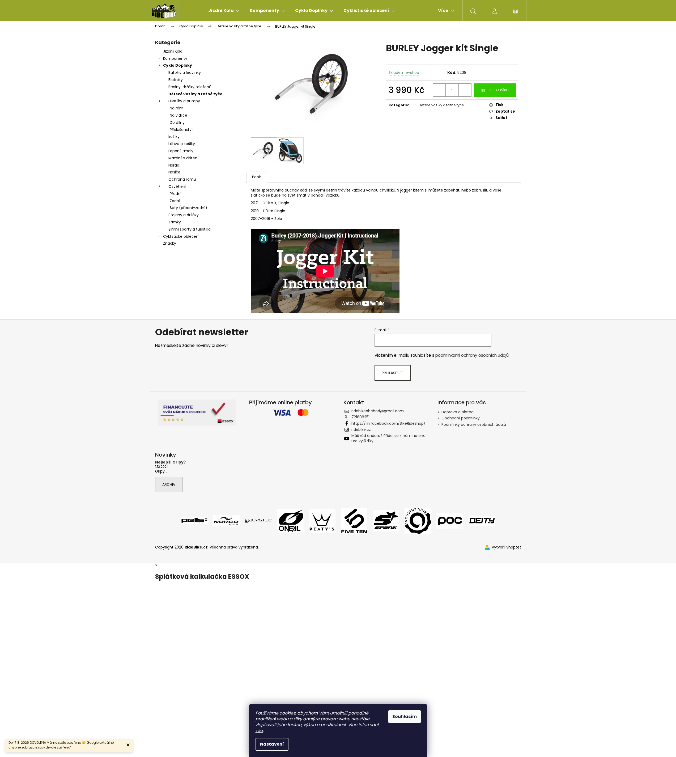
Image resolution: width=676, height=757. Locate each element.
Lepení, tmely (180, 151)
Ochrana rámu (182, 179)
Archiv (168, 484)
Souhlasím (404, 716)
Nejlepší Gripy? (170, 462)
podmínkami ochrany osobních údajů (472, 355)
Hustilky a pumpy (184, 101)
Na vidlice (178, 115)
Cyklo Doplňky (177, 65)
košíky (174, 136)
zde (259, 731)
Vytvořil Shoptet (506, 547)
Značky (169, 243)
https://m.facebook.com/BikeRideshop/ (388, 423)
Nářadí (174, 165)
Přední (175, 193)
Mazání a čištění (183, 158)
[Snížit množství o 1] (439, 90)
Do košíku (499, 90)
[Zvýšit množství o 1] (464, 90)
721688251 (360, 417)
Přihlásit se (392, 373)
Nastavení (272, 744)
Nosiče (174, 172)
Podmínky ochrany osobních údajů (473, 424)
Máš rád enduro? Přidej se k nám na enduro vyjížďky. (388, 438)
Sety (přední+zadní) (188, 207)
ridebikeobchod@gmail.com (377, 411)
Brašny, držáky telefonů (189, 87)
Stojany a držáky (183, 215)
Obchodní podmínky (460, 418)
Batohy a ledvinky (184, 72)
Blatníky (175, 79)
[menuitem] (223, 10)
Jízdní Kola (172, 51)
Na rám (176, 108)
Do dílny (177, 122)
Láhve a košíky (181, 143)
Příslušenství (181, 129)
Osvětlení (177, 186)
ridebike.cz (361, 429)
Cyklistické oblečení (181, 236)
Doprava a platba (457, 412)
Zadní (175, 200)
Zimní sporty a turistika (189, 229)
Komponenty (175, 58)
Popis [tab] (257, 177)
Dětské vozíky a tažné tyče (195, 94)
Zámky (174, 222)
